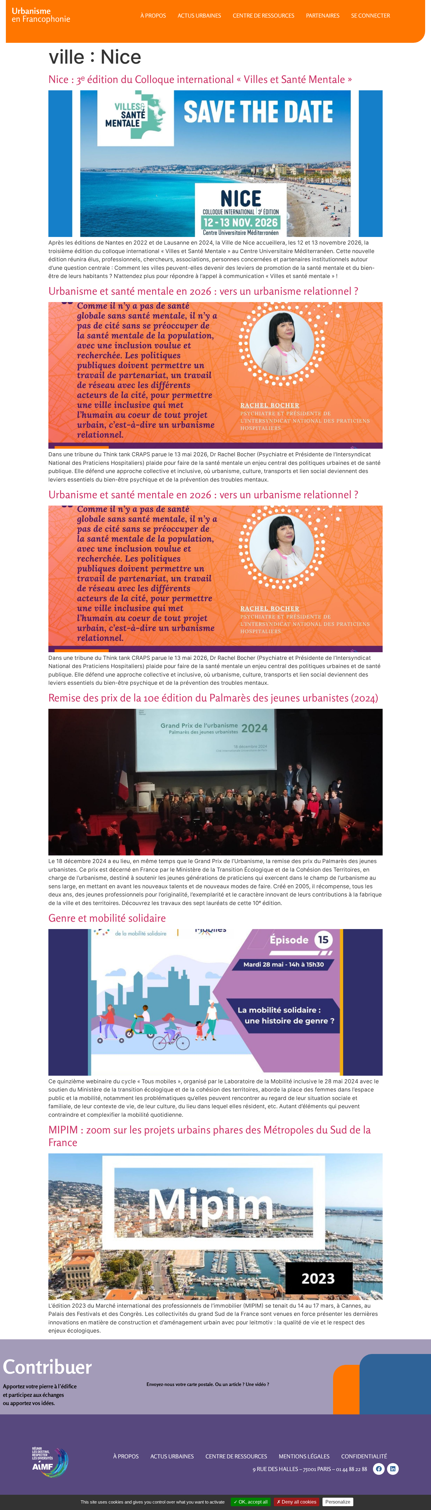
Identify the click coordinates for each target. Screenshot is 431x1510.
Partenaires (323, 15)
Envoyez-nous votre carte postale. (180, 1384)
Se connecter (370, 15)
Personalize (337, 1501)
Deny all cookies (298, 1501)
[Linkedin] (393, 1469)
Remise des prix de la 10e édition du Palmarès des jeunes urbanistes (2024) (213, 697)
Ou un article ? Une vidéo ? (242, 1384)
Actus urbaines (199, 15)
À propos (153, 15)
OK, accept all (252, 1501)
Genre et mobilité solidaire (107, 917)
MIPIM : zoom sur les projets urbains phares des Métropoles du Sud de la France (209, 1135)
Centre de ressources (263, 15)
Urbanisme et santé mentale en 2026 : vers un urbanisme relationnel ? (203, 290)
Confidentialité (364, 1456)
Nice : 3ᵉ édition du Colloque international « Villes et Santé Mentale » (200, 79)
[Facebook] (379, 1469)
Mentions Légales (304, 1456)
